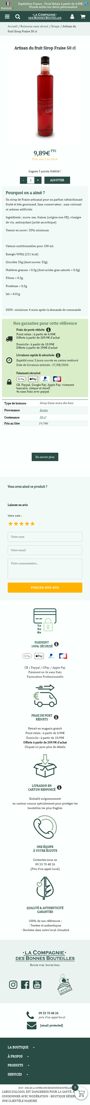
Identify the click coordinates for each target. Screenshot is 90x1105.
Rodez (44, 410)
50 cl (43, 417)
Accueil (13, 26)
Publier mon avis (45, 587)
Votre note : (15, 515)
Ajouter (57, 180)
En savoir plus (45, 457)
